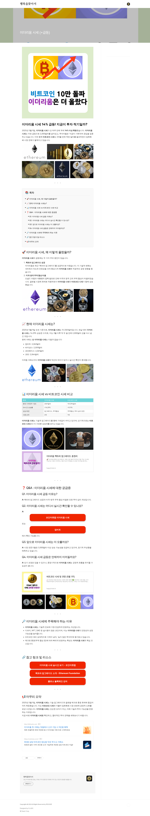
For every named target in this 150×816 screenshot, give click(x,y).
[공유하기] (29, 757)
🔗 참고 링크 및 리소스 (36, 237)
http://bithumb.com (30, 724)
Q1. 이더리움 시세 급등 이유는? (41, 216)
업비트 (58, 529)
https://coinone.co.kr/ (31, 739)
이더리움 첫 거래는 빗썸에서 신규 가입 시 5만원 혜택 (46, 727)
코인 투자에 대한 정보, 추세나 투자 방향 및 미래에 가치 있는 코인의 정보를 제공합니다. (47, 779)
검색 (123, 4)
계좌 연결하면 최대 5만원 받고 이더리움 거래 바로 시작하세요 (47, 730)
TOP (128, 805)
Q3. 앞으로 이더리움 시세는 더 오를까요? (44, 224)
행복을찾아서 (28, 4)
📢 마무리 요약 (32, 242)
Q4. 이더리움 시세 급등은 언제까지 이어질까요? (47, 228)
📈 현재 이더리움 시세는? (37, 203)
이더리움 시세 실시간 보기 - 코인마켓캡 (58, 665)
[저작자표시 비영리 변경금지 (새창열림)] (46, 758)
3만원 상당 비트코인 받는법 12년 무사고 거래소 (43, 742)
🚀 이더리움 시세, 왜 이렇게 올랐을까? (42, 199)
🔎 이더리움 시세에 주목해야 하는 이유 (42, 233)
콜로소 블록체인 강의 (57, 681)
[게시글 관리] (32, 757)
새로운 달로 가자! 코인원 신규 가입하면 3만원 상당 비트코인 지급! (48, 745)
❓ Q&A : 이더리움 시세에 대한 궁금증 (42, 212)
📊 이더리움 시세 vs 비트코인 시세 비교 (42, 208)
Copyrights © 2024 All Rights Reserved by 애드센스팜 (36, 804)
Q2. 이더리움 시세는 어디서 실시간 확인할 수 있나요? (49, 220)
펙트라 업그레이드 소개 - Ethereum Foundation (57, 673)
